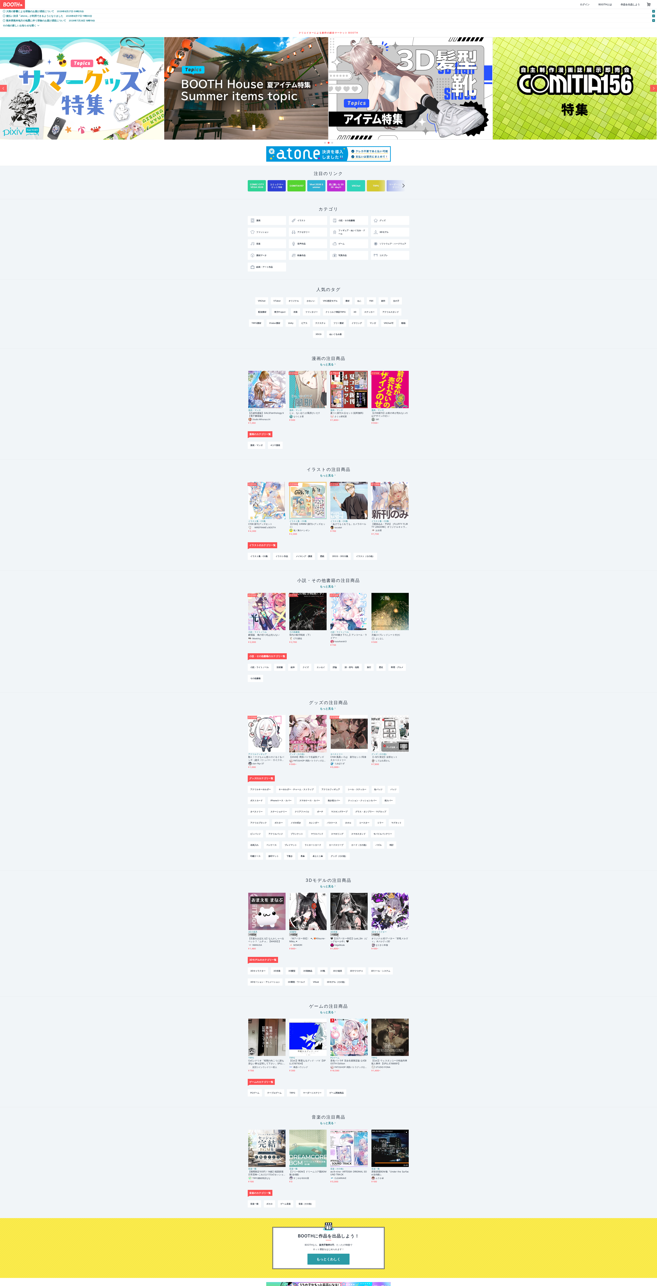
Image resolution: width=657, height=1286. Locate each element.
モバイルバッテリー (382, 834)
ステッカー (369, 312)
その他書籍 (294, 632)
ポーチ (320, 811)
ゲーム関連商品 (336, 1093)
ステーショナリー (278, 811)
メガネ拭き (296, 822)
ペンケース (271, 845)
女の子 (396, 301)
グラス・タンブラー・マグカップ (370, 811)
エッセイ (321, 667)
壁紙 (322, 556)
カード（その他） (359, 845)
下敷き (290, 856)
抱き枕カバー (334, 800)
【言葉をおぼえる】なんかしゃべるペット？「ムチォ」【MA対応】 (266, 940)
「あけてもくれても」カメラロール (348, 524)
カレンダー (314, 822)
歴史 (381, 667)
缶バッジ (378, 789)
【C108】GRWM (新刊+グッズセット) (307, 525)
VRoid (316, 982)
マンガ (373, 323)
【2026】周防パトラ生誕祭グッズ (306, 757)
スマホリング (337, 834)
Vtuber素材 (274, 323)
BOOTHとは (588, 4)
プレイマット (291, 845)
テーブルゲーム (274, 1093)
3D (354, 312)
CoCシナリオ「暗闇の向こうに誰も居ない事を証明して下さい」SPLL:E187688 (266, 1062)
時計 (392, 845)
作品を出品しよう (613, 4)
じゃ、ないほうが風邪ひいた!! (304, 413)
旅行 (369, 667)
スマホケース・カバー (309, 800)
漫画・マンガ (254, 410)
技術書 (280, 667)
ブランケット (297, 834)
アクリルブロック (258, 822)
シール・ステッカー (357, 789)
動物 (403, 323)
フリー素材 (338, 323)
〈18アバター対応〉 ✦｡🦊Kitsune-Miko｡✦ (307, 940)
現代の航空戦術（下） (300, 634)
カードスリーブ (336, 845)
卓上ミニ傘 (318, 856)
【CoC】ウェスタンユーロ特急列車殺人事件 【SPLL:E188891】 (389, 1062)
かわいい (311, 301)
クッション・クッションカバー (362, 800)
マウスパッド (317, 834)
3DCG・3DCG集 (340, 556)
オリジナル (294, 301)
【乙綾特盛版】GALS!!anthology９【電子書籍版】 (266, 414)
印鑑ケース (255, 856)
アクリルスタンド (390, 312)
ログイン (568, 4)
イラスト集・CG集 (257, 521)
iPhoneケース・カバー (281, 800)
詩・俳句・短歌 (352, 667)
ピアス (304, 323)
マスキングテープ (339, 811)
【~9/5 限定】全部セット (384, 757)
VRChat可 (389, 323)
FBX (371, 301)
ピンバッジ (255, 834)
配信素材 (262, 312)
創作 (383, 301)
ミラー (380, 822)
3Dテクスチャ (356, 971)
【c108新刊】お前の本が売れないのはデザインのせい (389, 414)
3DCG (318, 334)
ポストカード (256, 800)
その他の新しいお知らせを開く (19, 25)
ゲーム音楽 (285, 1204)
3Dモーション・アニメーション (265, 982)
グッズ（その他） (297, 754)
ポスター (279, 822)
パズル (379, 845)
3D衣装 (333, 932)
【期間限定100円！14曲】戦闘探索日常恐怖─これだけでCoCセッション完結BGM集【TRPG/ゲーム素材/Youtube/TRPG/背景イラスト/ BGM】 (266, 1173)
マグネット (396, 822)
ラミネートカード (313, 845)
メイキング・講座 (304, 556)
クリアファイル (302, 811)
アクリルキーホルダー (260, 789)
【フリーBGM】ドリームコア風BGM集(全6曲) (307, 1173)
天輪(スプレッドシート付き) (385, 634)
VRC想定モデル (330, 301)
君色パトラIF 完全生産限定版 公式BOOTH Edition (348, 1062)
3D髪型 (292, 932)
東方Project (280, 312)
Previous (3, 88)
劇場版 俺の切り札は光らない (264, 634)
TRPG (251, 1058)
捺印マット (273, 856)
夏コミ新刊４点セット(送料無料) (348, 413)
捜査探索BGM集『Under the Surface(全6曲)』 (390, 1173)
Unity (290, 323)
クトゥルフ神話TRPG (336, 312)
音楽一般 (252, 1169)
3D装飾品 (307, 971)
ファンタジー (311, 312)
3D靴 (322, 971)
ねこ (359, 301)
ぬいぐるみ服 (335, 334)
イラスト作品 (282, 556)
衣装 (295, 312)
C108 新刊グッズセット (260, 524)
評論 (335, 667)
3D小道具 (252, 932)
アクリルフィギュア (257, 754)
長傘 (303, 856)
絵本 (293, 667)
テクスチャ (320, 323)
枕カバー (389, 800)
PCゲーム (334, 1058)
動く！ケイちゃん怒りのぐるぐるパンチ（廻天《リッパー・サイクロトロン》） (266, 758)
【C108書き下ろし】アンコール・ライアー (348, 636)
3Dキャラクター (379, 932)
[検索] (100, 4)
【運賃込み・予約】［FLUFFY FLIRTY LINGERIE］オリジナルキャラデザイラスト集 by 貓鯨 (389, 525)
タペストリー (336, 754)
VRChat (262, 301)
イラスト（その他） (365, 556)
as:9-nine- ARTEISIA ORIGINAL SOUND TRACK (348, 1173)
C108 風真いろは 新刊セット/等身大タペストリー (348, 758)
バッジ (393, 789)
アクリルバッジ (275, 834)
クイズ (374, 632)
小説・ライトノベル (257, 632)
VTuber (277, 301)
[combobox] (65, 4)
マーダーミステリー (312, 1093)
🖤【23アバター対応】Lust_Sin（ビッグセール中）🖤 (348, 940)
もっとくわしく (328, 1259)
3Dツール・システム (380, 971)
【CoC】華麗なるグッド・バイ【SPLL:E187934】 (307, 1062)
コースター (364, 822)
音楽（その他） (337, 1169)
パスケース (332, 822)
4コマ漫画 (275, 445)
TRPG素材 (256, 323)
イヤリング (357, 323)
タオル (348, 822)
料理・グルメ (397, 667)
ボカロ (269, 1204)
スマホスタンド (358, 834)
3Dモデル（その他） (336, 982)
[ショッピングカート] (632, 4)
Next (653, 88)
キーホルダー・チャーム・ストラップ (296, 789)
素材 (347, 301)
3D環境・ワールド (296, 982)
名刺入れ (254, 845)
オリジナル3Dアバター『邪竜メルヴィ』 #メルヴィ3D (389, 940)
